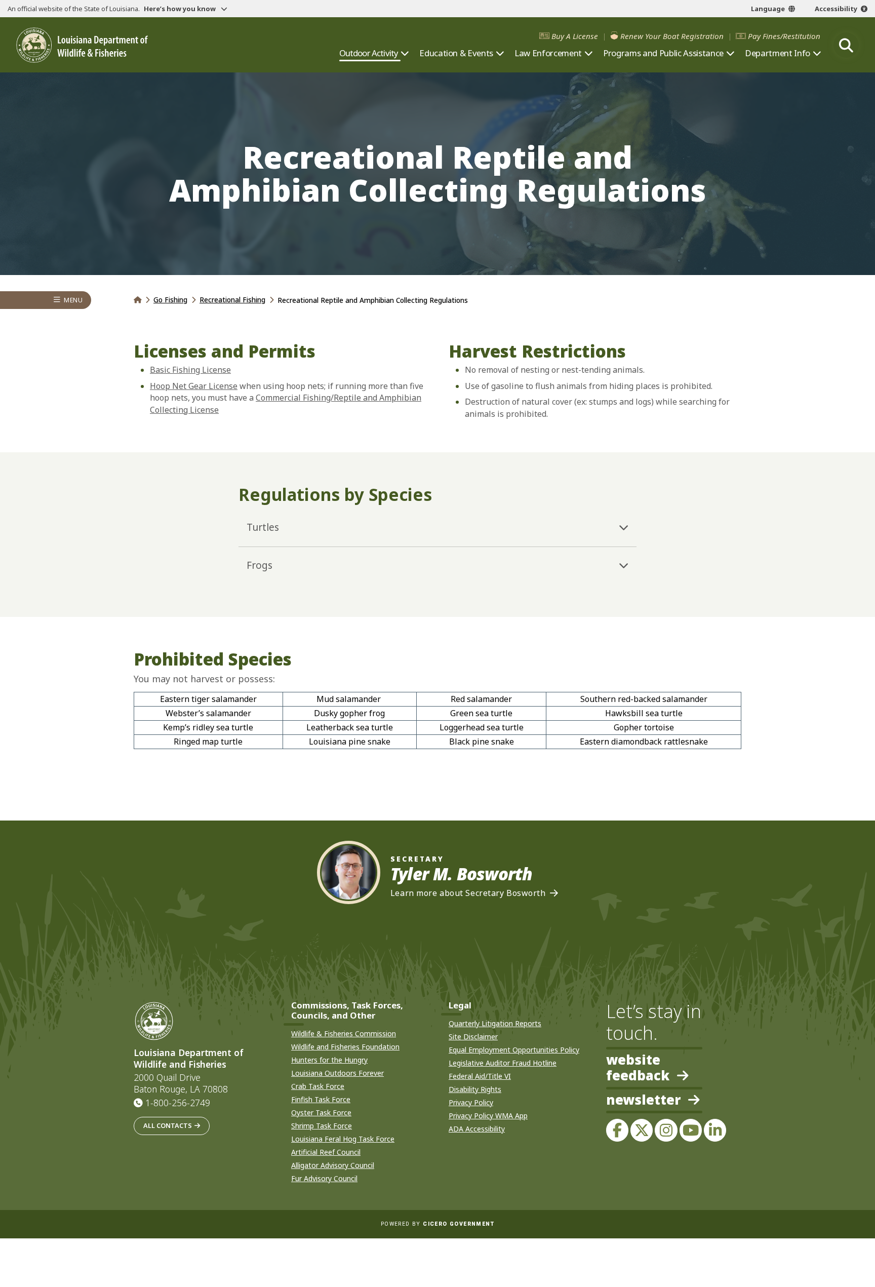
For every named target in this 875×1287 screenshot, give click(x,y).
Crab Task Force (317, 1086)
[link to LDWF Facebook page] (617, 1130)
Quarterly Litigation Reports (495, 1023)
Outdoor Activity (369, 53)
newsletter (643, 1101)
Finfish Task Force (320, 1099)
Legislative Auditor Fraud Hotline (502, 1063)
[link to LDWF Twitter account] (641, 1130)
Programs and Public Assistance (663, 53)
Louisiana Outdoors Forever (337, 1073)
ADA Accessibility (477, 1129)
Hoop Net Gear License (193, 386)
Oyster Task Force (321, 1112)
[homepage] (82, 45)
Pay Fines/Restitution (784, 36)
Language (768, 8)
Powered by (437, 1224)
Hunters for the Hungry (329, 1060)
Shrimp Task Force (321, 1125)
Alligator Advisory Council (332, 1165)
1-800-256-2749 (177, 1103)
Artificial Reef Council (326, 1152)
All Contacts (167, 1125)
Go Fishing (170, 299)
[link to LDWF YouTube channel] (691, 1130)
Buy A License (574, 36)
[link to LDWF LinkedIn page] (715, 1130)
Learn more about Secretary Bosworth (468, 893)
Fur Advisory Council (324, 1178)
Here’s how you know (180, 8)
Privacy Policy (471, 1102)
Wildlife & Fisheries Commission (343, 1033)
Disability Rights (475, 1089)
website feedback (637, 1067)
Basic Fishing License (190, 369)
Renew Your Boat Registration (672, 36)
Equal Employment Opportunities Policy (514, 1050)
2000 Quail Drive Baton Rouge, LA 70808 (181, 1083)
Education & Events (456, 53)
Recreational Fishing (232, 299)
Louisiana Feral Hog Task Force (342, 1139)
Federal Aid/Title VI (480, 1076)
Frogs (259, 565)
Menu (73, 300)
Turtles (263, 527)
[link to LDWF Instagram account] (666, 1130)
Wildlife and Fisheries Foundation (345, 1046)
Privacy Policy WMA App (488, 1115)
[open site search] (846, 45)
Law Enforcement (548, 53)
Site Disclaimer (473, 1036)
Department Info (777, 53)
